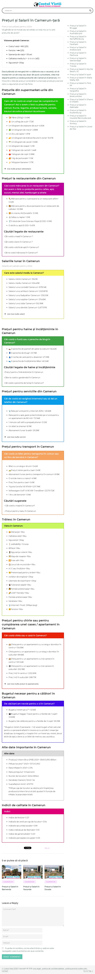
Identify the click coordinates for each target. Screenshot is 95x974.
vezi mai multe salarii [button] (16, 314)
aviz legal (37, 969)
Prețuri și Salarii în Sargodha (78, 90)
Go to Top (87, 971)
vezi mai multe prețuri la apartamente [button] (23, 684)
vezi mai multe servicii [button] (16, 437)
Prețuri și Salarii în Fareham (78, 43)
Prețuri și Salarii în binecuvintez (78, 95)
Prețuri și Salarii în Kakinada (78, 106)
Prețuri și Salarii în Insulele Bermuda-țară (80, 117)
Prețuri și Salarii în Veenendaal (78, 59)
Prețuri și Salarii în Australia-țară (78, 32)
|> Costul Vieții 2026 (10, 969)
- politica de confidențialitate (53, 969)
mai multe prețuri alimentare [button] (19, 169)
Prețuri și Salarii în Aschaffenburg (78, 37)
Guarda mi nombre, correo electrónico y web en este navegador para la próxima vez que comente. (28, 949)
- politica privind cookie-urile (76, 969)
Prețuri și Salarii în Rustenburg (78, 111)
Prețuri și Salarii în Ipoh (80, 75)
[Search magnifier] (90, 10)
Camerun (8, 882)
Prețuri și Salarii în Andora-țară (78, 48)
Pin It (47, 848)
